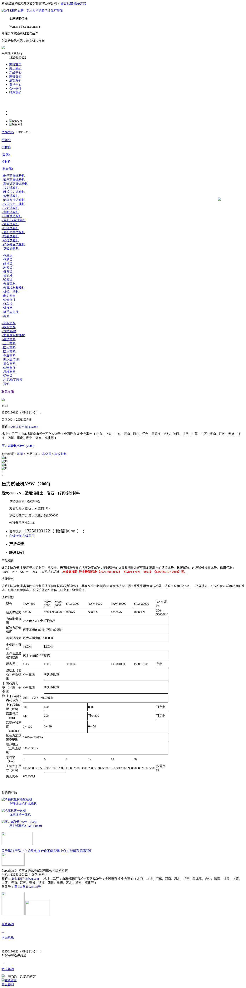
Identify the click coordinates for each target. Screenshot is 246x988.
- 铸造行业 (9, 299)
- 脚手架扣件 (10, 312)
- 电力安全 (9, 295)
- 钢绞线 (7, 255)
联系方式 (80, 3)
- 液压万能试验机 (13, 179)
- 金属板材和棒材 (13, 287)
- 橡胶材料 (9, 327)
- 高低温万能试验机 (15, 183)
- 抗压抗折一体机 (13, 204)
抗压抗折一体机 (20, 814)
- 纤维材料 (9, 371)
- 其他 (5, 316)
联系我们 (15, 92)
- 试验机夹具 (10, 248)
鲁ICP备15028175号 (28, 886)
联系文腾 (8, 391)
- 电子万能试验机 (13, 175)
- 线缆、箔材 (10, 291)
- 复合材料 (9, 363)
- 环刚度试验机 (12, 216)
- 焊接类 (7, 308)
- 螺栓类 (7, 263)
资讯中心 (15, 84)
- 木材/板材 (9, 331)
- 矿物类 (7, 375)
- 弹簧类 (7, 279)
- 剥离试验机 (10, 224)
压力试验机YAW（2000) (18, 446)
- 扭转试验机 (10, 228)
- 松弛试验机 (10, 240)
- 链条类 (7, 271)
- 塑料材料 (9, 323)
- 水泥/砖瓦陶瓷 (12, 379)
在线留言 (28, 535)
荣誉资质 (15, 76)
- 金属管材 (9, 283)
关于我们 (15, 68)
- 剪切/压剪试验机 (14, 220)
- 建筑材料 (9, 339)
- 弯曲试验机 (10, 212)
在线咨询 (15, 535)
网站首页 (15, 64)
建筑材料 (60, 454)
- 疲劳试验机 (10, 196)
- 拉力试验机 (10, 187)
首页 (20, 454)
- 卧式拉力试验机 (13, 191)
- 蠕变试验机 (10, 236)
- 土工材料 (9, 343)
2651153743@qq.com (24, 426)
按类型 (6, 140)
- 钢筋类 (7, 259)
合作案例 (47, 850)
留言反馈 (67, 3)
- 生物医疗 (9, 367)
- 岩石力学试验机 (13, 232)
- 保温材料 (9, 355)
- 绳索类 (7, 267)
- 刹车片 (7, 304)
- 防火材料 (9, 347)
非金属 (46, 454)
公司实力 (34, 850)
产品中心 (15, 72)
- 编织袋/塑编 (10, 359)
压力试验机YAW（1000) (25, 825)
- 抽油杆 (7, 275)
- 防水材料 (9, 351)
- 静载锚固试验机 (13, 244)
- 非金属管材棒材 (13, 335)
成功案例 (15, 80)
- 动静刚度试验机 (13, 200)
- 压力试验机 (10, 208)
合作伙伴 (15, 88)
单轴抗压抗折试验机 (23, 803)
